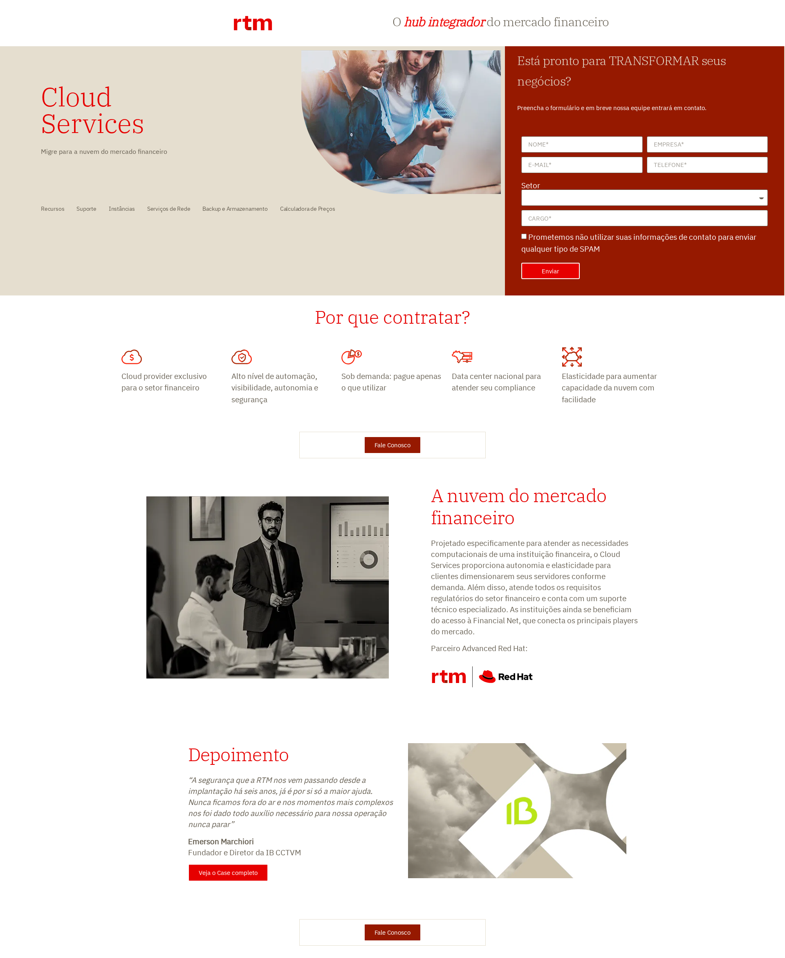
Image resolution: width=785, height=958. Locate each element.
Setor (530, 185)
